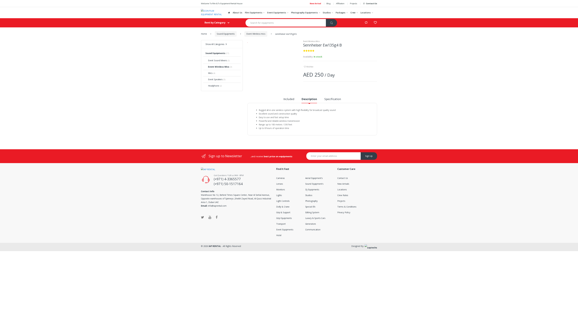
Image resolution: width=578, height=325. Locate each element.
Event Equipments (276, 12)
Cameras (280, 178)
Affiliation (340, 3)
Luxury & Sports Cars (315, 218)
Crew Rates (342, 195)
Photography (311, 201)
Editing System (312, 212)
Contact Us (371, 3)
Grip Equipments (284, 218)
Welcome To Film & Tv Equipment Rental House (221, 3)
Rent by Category (215, 22)
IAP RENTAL (215, 246)
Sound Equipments (226, 33)
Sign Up (369, 156)
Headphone (213, 85)
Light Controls (283, 201)
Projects (353, 3)
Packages (340, 12)
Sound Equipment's (314, 183)
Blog (328, 3)
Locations (365, 12)
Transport (281, 223)
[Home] (229, 12)
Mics (210, 73)
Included (288, 99)
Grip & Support (283, 212)
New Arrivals (343, 183)
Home (204, 33)
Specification (332, 99)
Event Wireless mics (255, 33)
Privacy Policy (343, 212)
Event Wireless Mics (311, 41)
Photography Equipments (304, 12)
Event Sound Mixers (217, 60)
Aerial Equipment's (314, 178)
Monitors (280, 189)
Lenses (279, 183)
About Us (237, 12)
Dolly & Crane (282, 206)
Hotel (278, 235)
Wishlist (309, 66)
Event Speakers (215, 79)
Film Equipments (253, 12)
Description (309, 99)
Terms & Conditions (346, 206)
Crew (352, 12)
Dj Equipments (312, 189)
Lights (279, 195)
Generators (310, 223)
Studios (327, 12)
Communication (312, 229)
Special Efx (310, 206)
